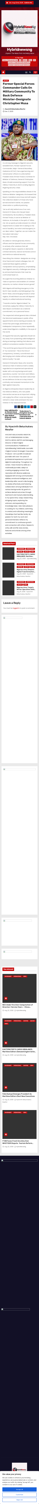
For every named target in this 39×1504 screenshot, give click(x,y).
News (32, 551)
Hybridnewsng (19, 49)
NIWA (30, 60)
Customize (19, 1495)
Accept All (19, 1489)
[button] (30, 72)
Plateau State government (10, 60)
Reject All (20, 1500)
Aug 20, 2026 (21, 574)
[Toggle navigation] (26, 72)
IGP (20, 60)
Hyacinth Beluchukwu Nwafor (15, 109)
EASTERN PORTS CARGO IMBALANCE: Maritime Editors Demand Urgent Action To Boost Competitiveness (19, 1051)
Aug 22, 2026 (21, 559)
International (30, 549)
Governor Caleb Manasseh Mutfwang (19, 62)
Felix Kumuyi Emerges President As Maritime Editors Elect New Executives (18, 1095)
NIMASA (25, 60)
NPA (34, 60)
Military (6, 80)
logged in (16, 608)
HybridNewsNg (31, 559)
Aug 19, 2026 (21, 592)
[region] (19, 1487)
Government (21, 549)
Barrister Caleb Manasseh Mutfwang (19, 65)
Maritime (20, 551)
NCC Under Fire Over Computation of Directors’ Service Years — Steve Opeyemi (17, 1007)
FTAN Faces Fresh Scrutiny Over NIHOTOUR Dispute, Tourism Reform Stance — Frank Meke (17, 1143)
